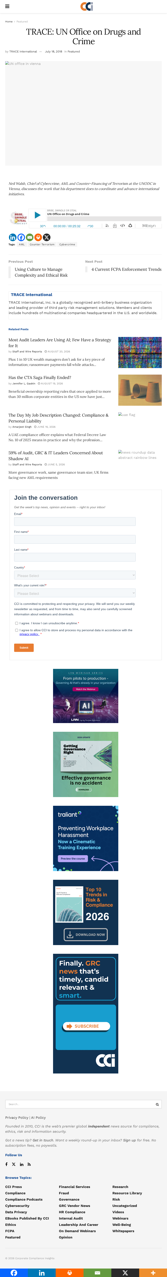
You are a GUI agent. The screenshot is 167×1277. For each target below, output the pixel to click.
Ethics (10, 1225)
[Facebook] (21, 237)
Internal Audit (71, 1218)
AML (22, 244)
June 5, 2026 (56, 464)
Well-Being (121, 1225)
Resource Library (127, 1193)
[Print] (38, 237)
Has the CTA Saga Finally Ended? (39, 377)
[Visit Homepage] (86, 6)
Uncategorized (124, 1206)
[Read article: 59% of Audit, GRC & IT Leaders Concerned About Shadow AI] (140, 465)
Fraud (64, 1193)
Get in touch (43, 1140)
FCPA (9, 1231)
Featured (22, 21)
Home (9, 21)
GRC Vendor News (74, 1206)
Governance (69, 1199)
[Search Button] (157, 1104)
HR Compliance (72, 1212)
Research (120, 1187)
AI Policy (38, 1117)
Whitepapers (123, 1231)
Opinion (65, 1237)
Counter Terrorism (42, 244)
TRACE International (23, 51)
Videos (118, 1212)
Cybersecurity (17, 1206)
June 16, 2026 (45, 426)
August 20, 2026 (58, 351)
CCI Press (13, 1187)
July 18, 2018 (53, 51)
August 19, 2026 (51, 383)
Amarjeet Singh (22, 426)
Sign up (129, 1140)
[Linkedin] (13, 237)
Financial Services (74, 1187)
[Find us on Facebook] (6, 1165)
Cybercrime (67, 244)
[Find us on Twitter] (14, 1165)
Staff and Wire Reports (27, 351)
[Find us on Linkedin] (21, 1165)
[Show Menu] (7, 6)
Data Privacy (16, 1212)
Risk (116, 1199)
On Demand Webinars (77, 1231)
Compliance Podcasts (24, 1199)
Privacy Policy (16, 1117)
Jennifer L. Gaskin (23, 383)
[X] (46, 237)
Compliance (15, 1193)
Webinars (120, 1218)
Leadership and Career (78, 1225)
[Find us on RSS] (29, 1165)
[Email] (29, 237)
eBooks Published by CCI (27, 1218)
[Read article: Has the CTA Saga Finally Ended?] (140, 390)
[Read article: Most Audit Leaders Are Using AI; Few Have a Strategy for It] (140, 352)
